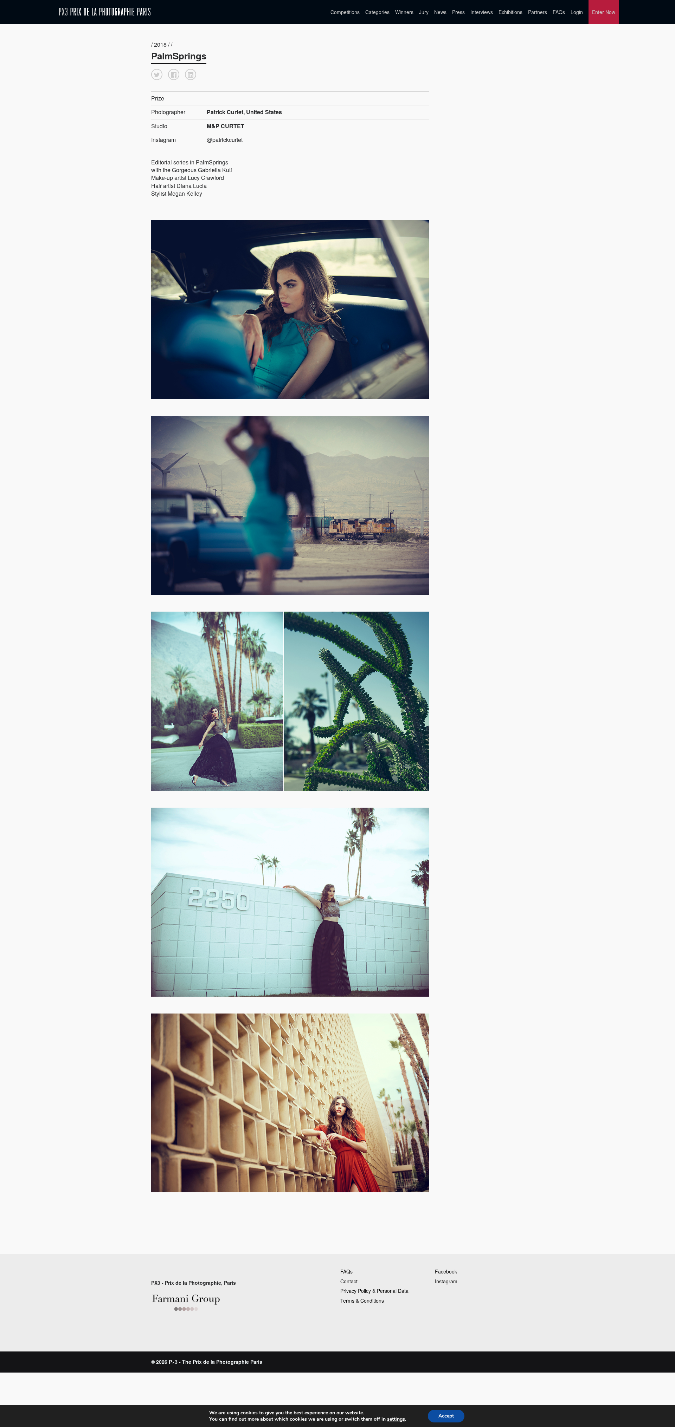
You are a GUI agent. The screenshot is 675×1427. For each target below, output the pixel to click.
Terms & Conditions (362, 1300)
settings (396, 1419)
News (440, 11)
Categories (377, 11)
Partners (537, 11)
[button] (156, 74)
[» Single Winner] (104, 12)
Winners (404, 11)
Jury (424, 11)
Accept (446, 1416)
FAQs (559, 11)
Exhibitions (510, 11)
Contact (349, 1281)
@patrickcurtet (225, 140)
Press (458, 11)
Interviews (481, 11)
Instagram (446, 1281)
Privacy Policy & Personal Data (374, 1290)
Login (577, 11)
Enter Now (603, 11)
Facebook (446, 1271)
